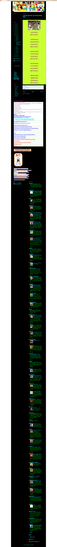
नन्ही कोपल (31, 254)
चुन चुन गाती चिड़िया (33, 339)
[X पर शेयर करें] (26, 87)
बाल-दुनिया (31, 331)
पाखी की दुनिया (32, 221)
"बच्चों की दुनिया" (32, 518)
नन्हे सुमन (31, 284)
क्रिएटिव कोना (32, 190)
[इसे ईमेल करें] (25, 87)
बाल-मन (31, 532)
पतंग (30, 198)
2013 (16, 33)
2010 (16, 56)
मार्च (16, 49)
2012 (16, 34)
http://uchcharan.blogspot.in (22, 169)
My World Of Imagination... (35, 541)
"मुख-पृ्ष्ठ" (16, 92)
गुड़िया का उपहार (35, 206)
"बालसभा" (31, 446)
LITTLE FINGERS (33, 293)
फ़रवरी (17, 51)
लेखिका (31, 361)
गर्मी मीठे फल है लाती (36, 346)
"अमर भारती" (16, 86)
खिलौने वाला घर (32, 439)
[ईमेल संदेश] (23, 87)
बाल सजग (31, 183)
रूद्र (30, 534)
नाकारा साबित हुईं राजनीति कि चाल (34, 413)
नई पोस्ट (24, 91)
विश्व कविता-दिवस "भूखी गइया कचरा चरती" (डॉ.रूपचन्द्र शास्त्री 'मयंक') (37, 286)
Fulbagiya (32, 205)
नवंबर (17, 36)
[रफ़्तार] (20, 183)
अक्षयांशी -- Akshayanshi (34, 276)
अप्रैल (17, 48)
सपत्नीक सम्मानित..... (36, 384)
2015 (16, 30)
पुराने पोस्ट (41, 91)
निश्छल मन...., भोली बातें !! (36, 399)
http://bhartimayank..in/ (23, 176)
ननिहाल (31, 504)
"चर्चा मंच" (16, 89)
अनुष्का (31, 488)
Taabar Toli (32, 383)
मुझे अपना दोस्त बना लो (36, 332)
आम (25, 88)
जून (16, 40)
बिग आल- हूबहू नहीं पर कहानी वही (37, 525)
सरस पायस (31, 453)
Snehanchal (32, 412)
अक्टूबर (17, 37)
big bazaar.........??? (36, 407)
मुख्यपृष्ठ (33, 91)
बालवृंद (31, 468)
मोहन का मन (31, 539)
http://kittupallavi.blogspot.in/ (21, 177)
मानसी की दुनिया (32, 374)
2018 (16, 27)
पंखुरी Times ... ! (32, 398)
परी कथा (31, 524)
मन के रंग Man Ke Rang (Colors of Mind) (36, 213)
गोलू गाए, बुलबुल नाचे (33, 302)
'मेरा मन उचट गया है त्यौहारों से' (34, 362)
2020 (16, 25)
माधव (30, 423)
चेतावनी (22, 119)
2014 (16, 31)
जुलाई (17, 39)
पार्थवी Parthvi (32, 314)
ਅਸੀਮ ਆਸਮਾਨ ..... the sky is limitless (35, 476)
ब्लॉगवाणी (16, 96)
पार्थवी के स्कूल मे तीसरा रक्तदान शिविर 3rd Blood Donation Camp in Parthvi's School (37, 316)
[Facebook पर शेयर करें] (27, 87)
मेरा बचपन (31, 324)
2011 (16, 54)
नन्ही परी (31, 262)
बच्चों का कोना (32, 345)
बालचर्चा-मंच (16, 94)
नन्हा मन (31, 248)
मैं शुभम (31, 429)
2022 (16, 24)
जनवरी (17, 52)
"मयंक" (16, 90)
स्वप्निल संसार (32, 496)
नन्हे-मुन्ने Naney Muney (33, 480)
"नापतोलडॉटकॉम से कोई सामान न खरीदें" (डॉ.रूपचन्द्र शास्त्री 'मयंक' (24, 118)
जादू (30, 390)
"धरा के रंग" (31, 353)
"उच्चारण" (16, 88)
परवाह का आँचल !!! (32, 310)
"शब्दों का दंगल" (17, 93)
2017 (16, 28)
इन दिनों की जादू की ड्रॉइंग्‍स (37, 391)
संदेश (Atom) (28, 93)
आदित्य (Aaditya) (32, 268)
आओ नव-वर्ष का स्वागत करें (36, 463)
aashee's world (32, 511)
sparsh (31, 368)
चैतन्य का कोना (32, 230)
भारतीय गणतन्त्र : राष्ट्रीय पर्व (34, 447)
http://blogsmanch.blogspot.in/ (22, 175)
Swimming (35, 263)
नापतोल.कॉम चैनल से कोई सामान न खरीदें (28, 119)
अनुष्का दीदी (31, 519)
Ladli (31, 309)
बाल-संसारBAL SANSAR (34, 462)
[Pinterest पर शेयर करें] (28, 87)
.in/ (23, 174)
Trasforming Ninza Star (34, 477)
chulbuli (31, 406)
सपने (34, 325)
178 (34, 199)
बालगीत (28, 88)
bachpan (31, 237)
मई (16, 46)
